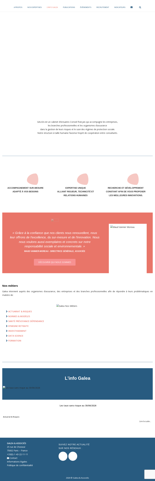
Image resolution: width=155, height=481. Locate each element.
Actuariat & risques (20, 311)
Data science (15, 335)
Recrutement (102, 7)
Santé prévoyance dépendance (26, 321)
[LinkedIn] (72, 456)
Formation (14, 340)
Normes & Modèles (19, 316)
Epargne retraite (18, 326)
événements (85, 7)
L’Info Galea (52, 7)
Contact (13, 458)
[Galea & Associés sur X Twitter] (63, 456)
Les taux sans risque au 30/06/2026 (78, 405)
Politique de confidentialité (20, 465)
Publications (69, 7)
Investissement (17, 330)
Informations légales (17, 461)
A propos (18, 7)
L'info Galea (77, 378)
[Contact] (131, 7)
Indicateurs (119, 7)
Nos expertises (34, 7)
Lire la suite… (145, 421)
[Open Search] (140, 7)
